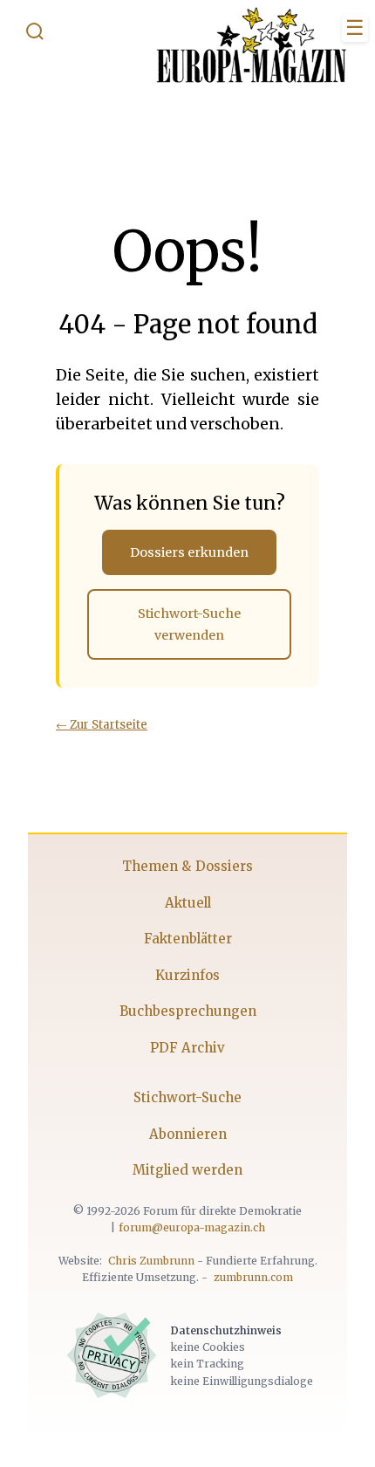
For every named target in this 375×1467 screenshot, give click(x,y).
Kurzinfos (187, 975)
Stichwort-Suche (187, 1097)
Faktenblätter (188, 938)
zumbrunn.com (253, 1277)
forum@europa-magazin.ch (192, 1227)
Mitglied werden (187, 1170)
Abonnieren (188, 1134)
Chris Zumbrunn (151, 1260)
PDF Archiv (187, 1047)
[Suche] (34, 35)
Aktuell (188, 903)
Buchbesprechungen (187, 1011)
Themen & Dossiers (187, 866)
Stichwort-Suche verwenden (189, 624)
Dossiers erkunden (189, 552)
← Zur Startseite (101, 724)
